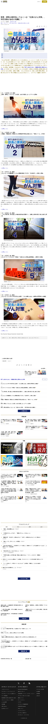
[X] (18, 683)
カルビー (9, 360)
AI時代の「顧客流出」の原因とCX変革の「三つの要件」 (36, 605)
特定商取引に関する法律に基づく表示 (9, 697)
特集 (1, 23)
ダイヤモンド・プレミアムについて (8, 691)
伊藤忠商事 (4, 360)
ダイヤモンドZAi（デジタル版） (24, 695)
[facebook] (24, 683)
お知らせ (38, 695)
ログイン (39, 1)
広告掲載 (3, 704)
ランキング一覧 (24, 578)
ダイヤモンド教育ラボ (22, 712)
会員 (41, 526)
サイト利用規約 (4, 695)
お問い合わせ (4, 706)
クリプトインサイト (22, 710)
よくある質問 (4, 702)
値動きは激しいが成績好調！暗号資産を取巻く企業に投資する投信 (12, 605)
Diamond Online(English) (22, 689)
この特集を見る (24, 411)
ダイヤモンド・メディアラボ (23, 714)
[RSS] (29, 683)
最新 (7, 526)
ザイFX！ (20, 702)
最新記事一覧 (24, 651)
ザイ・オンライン (21, 700)
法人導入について (5, 708)
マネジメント (6, 23)
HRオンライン (20, 708)
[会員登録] (44, 2)
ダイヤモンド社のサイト (23, 686)
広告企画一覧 (28, 658)
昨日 (18, 526)
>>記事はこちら (4, 128)
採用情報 (38, 693)
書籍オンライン (21, 697)
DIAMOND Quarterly (22, 706)
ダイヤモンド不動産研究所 (23, 704)
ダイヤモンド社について (41, 686)
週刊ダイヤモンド (21, 691)
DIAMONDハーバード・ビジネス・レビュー (26, 693)
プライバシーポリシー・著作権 (7, 700)
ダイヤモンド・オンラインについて (9, 686)
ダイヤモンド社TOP (40, 689)
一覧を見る (24, 618)
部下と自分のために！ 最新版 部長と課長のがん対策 (19, 23)
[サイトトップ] (5, 1)
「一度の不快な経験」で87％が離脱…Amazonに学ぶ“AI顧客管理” (12, 610)
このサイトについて (5, 689)
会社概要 (38, 691)
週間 (30, 526)
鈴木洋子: (13, 21)
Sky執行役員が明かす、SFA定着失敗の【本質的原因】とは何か (12, 614)
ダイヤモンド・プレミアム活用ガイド (9, 693)
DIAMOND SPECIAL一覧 (6, 658)
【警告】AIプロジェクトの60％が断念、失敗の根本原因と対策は (36, 610)
